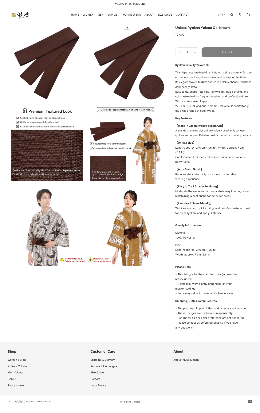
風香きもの (22, 401)
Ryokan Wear (16, 385)
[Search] (232, 14)
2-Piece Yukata (17, 366)
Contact (95, 378)
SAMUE (12, 378)
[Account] (240, 14)
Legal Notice (98, 385)
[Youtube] (250, 401)
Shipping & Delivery (102, 359)
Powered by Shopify (40, 401)
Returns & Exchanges (103, 366)
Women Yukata (17, 359)
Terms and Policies (130, 401)
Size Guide (97, 372)
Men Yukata (15, 372)
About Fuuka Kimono (186, 359)
